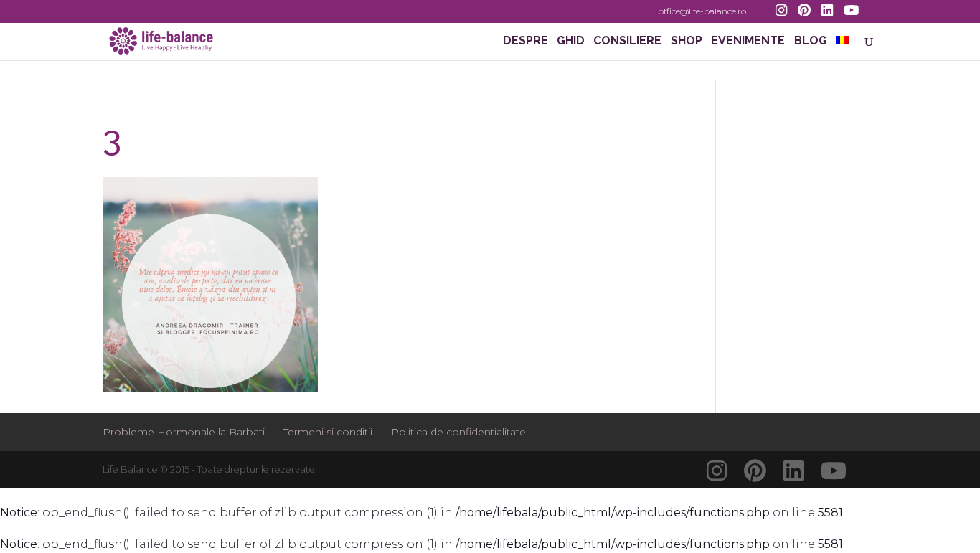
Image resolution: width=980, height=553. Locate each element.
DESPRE (525, 41)
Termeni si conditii (327, 431)
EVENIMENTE (748, 41)
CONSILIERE (627, 41)
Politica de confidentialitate (458, 431)
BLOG (810, 41)
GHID (571, 41)
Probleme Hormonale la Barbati (184, 431)
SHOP (686, 41)
